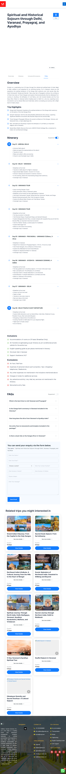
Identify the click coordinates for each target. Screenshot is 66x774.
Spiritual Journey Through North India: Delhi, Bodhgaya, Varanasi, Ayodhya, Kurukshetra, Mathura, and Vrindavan (18, 617)
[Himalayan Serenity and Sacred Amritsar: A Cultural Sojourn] (19, 686)
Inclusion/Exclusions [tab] (34, 76)
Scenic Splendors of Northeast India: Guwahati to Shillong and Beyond (46, 574)
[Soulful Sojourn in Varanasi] (47, 648)
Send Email (13, 499)
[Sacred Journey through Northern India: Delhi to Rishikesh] (47, 602)
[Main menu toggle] (64, 4)
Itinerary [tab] (20, 76)
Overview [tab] (11, 76)
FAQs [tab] (46, 76)
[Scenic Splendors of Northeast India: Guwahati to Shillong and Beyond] (47, 562)
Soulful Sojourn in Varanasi (45, 658)
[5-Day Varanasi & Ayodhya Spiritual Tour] (19, 648)
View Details (19, 548)
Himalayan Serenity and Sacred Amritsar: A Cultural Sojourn (17, 698)
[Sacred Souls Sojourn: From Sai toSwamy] (47, 524)
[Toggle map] (28, 529)
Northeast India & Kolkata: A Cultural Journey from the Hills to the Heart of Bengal (19, 574)
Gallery (53, 67)
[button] (25, 728)
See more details (18, 539)
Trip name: (11, 448)
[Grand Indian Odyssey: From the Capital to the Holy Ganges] (19, 524)
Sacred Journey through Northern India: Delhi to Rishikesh (44, 615)
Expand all (51, 138)
